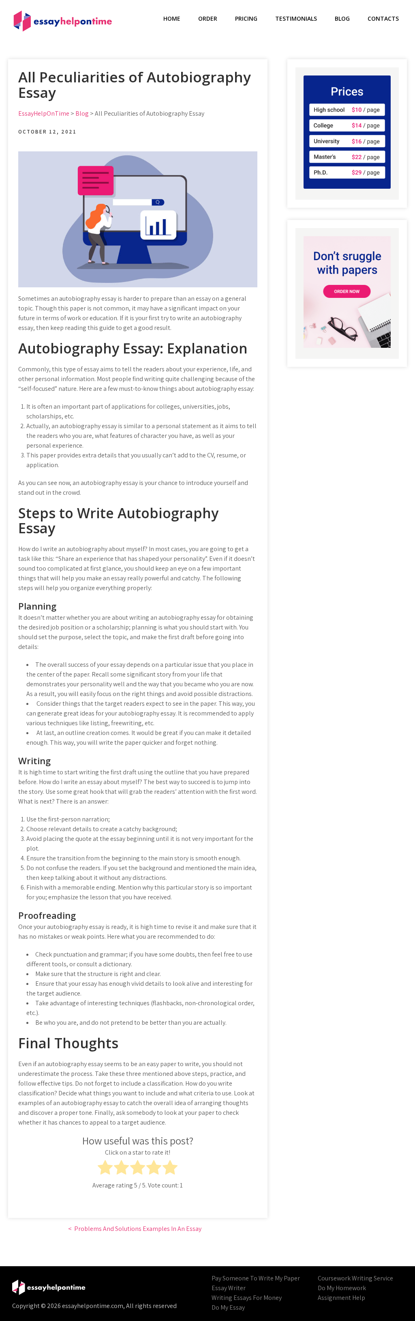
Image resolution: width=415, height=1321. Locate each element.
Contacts (383, 18)
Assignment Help (341, 1297)
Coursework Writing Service (355, 1278)
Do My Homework (342, 1288)
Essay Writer (229, 1288)
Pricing (246, 18)
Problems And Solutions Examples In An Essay (137, 1228)
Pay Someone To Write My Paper (256, 1278)
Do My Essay (228, 1307)
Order (207, 18)
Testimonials (296, 18)
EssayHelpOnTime (43, 113)
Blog (342, 18)
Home (171, 18)
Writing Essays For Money (247, 1297)
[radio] (105, 1169)
